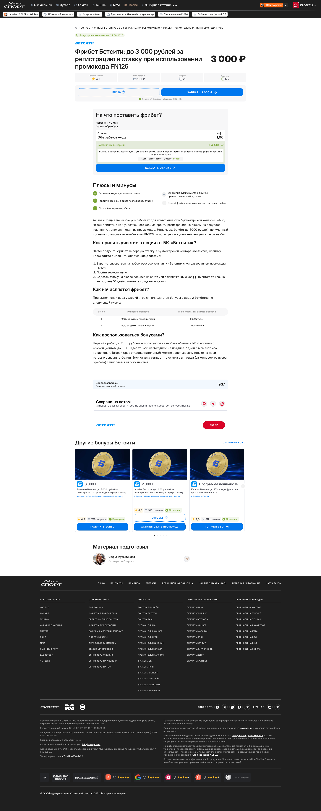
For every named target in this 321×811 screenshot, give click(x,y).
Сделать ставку (158, 167)
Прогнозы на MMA (247, 631)
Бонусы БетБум (147, 613)
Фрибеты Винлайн (149, 679)
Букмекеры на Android (103, 661)
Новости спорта (50, 600)
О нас (101, 583)
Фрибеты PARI (146, 667)
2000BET (157, 517)
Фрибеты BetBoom (149, 684)
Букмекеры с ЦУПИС (101, 655)
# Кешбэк (205, 496)
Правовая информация (246, 583)
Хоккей (44, 613)
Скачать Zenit (195, 655)
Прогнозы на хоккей (248, 613)
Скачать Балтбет (197, 661)
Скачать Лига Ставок (200, 649)
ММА (43, 643)
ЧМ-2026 (45, 661)
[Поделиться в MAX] (204, 404)
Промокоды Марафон (151, 655)
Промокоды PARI (148, 637)
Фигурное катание (51, 625)
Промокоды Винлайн (151, 643)
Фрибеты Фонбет (148, 673)
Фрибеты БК (145, 661)
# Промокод (117, 496)
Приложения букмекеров (202, 600)
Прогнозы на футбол (249, 607)
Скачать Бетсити (197, 643)
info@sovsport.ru (91, 744)
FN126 (116, 92)
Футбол (44, 607)
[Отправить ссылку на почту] (222, 404)
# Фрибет (81, 496)
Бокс (43, 637)
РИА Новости (255, 735)
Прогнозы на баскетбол (250, 625)
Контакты (117, 583)
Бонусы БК (144, 600)
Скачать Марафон (198, 631)
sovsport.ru (246, 728)
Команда (134, 583)
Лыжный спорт (49, 649)
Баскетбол (46, 655)
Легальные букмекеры (102, 643)
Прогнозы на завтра (248, 649)
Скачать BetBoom (198, 619)
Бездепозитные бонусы (103, 619)
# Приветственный (102, 496)
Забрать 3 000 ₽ (200, 92)
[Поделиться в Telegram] (213, 404)
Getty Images (239, 735)
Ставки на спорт (99, 600)
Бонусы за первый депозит (106, 631)
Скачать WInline (197, 613)
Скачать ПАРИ (195, 607)
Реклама (151, 583)
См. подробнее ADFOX (205, 754)
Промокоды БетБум (150, 649)
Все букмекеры (98, 637)
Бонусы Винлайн (148, 607)
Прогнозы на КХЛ (246, 643)
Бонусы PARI (145, 619)
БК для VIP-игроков (101, 649)
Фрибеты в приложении (103, 613)
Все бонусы (96, 607)
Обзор (214, 425)
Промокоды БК (147, 625)
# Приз (89, 496)
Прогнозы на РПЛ (246, 637)
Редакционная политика (177, 583)
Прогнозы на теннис (248, 619)
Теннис (44, 619)
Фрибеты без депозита (102, 625)
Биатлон (45, 631)
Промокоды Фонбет (150, 631)
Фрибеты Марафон (149, 690)
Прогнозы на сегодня (249, 600)
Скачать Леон (195, 637)
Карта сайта (273, 583)
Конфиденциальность (212, 583)
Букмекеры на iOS (100, 667)
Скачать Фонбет (197, 625)
